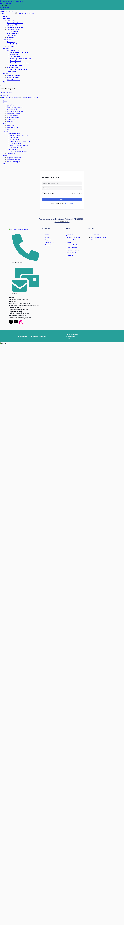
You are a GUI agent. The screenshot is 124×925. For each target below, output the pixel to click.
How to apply (11, 42)
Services (6, 48)
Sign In (62, 199)
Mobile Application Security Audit (20, 59)
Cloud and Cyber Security (15, 23)
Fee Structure (11, 46)
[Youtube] (16, 322)
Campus (6, 74)
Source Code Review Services (19, 63)
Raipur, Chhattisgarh (13, 80)
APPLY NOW (4, 95)
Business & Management (15, 27)
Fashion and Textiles (13, 29)
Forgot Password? (77, 193)
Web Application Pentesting (19, 52)
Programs (6, 19)
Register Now (69, 203)
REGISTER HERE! (62, 222)
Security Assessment (13, 50)
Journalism (10, 21)
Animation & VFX (12, 25)
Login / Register (5, 7)
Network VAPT (14, 55)
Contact (2, 9)
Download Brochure (13, 44)
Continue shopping (6, 92)
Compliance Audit (12, 67)
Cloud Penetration (16, 65)
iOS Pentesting (15, 57)
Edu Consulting (11, 71)
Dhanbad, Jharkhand (13, 78)
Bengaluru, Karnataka (13, 76)
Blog (4, 82)
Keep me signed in (49, 193)
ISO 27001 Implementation (18, 69)
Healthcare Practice (13, 33)
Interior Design (11, 36)
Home (5, 17)
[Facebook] (11, 322)
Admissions (7, 40)
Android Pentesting (16, 61)
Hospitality (10, 38)
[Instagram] (21, 322)
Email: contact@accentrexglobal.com (11, 1)
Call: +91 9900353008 (6, 3)
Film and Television (13, 31)
